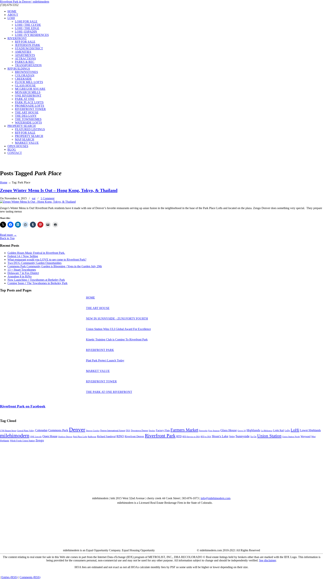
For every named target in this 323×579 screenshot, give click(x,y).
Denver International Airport (112, 430)
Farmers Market (184, 429)
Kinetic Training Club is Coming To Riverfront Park (117, 339)
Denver (77, 429)
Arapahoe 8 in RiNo (19, 276)
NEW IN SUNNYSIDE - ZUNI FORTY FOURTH (117, 318)
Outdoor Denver (65, 437)
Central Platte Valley (25, 431)
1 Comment (47, 198)
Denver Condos (92, 431)
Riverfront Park (160, 435)
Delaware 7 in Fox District (23, 273)
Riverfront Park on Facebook (22, 406)
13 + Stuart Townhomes (21, 269)
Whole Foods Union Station (22, 440)
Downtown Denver (139, 430)
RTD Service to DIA (191, 437)
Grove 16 (242, 431)
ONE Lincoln (36, 437)
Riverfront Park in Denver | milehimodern (24, 1)
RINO (120, 436)
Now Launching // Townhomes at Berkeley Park (36, 279)
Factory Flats (163, 430)
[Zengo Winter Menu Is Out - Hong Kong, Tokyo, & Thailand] (38, 201)
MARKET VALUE (98, 371)
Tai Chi (253, 437)
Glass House (228, 430)
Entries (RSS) (9, 577)
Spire (232, 436)
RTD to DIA (206, 437)
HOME (90, 297)
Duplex (152, 431)
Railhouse (92, 437)
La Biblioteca (266, 431)
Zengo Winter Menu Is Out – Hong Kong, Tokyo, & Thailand (58, 190)
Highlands (253, 430)
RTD (179, 436)
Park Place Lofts (80, 437)
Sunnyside (243, 436)
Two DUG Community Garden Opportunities (34, 263)
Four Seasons (214, 431)
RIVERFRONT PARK (100, 350)
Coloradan (41, 430)
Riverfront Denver (134, 436)
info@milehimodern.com (215, 498)
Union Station (269, 436)
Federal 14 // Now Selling (22, 256)
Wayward (305, 436)
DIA (128, 430)
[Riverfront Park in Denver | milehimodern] (9, 164)
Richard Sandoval (106, 436)
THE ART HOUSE (98, 308)
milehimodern (14, 435)
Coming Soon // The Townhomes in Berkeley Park (37, 283)
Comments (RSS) (30, 577)
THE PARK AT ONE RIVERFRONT (109, 391)
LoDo (287, 430)
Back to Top (7, 238)
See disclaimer (267, 560)
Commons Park (58, 430)
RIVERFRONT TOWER (101, 381)
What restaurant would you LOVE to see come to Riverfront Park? (46, 259)
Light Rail (278, 430)
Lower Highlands (310, 430)
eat (33, 198)
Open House (49, 436)
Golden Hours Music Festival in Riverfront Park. (36, 252)
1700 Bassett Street (8, 431)
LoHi (295, 430)
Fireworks (203, 431)
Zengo (40, 440)
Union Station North (291, 437)
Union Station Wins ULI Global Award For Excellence (118, 329)
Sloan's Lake (220, 436)
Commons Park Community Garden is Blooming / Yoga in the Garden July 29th (54, 266)
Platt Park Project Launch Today (105, 360)
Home (3, 182)
